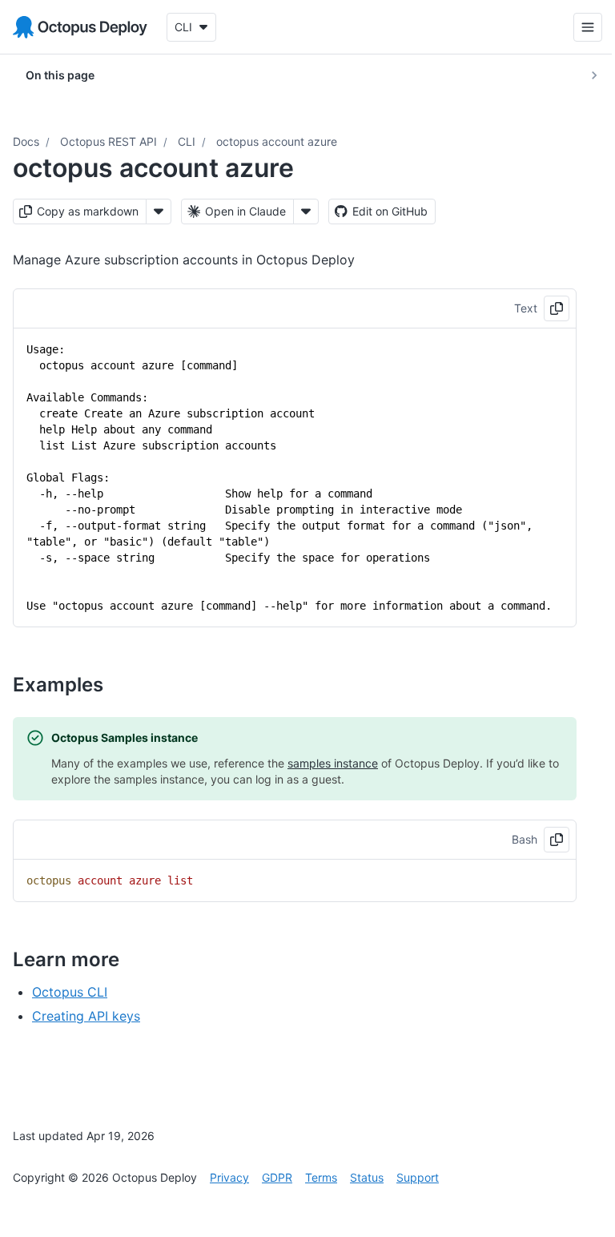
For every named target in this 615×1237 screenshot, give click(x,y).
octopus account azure (276, 141)
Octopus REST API (108, 141)
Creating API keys (86, 1016)
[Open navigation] (575, 27)
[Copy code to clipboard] (556, 308)
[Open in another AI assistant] (306, 211)
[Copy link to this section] (121, 684)
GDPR (277, 1177)
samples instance (332, 763)
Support (417, 1177)
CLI (186, 141)
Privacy (229, 1177)
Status (367, 1177)
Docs (26, 141)
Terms (321, 1177)
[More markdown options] (158, 211)
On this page (60, 75)
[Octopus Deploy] (80, 27)
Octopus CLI (69, 992)
